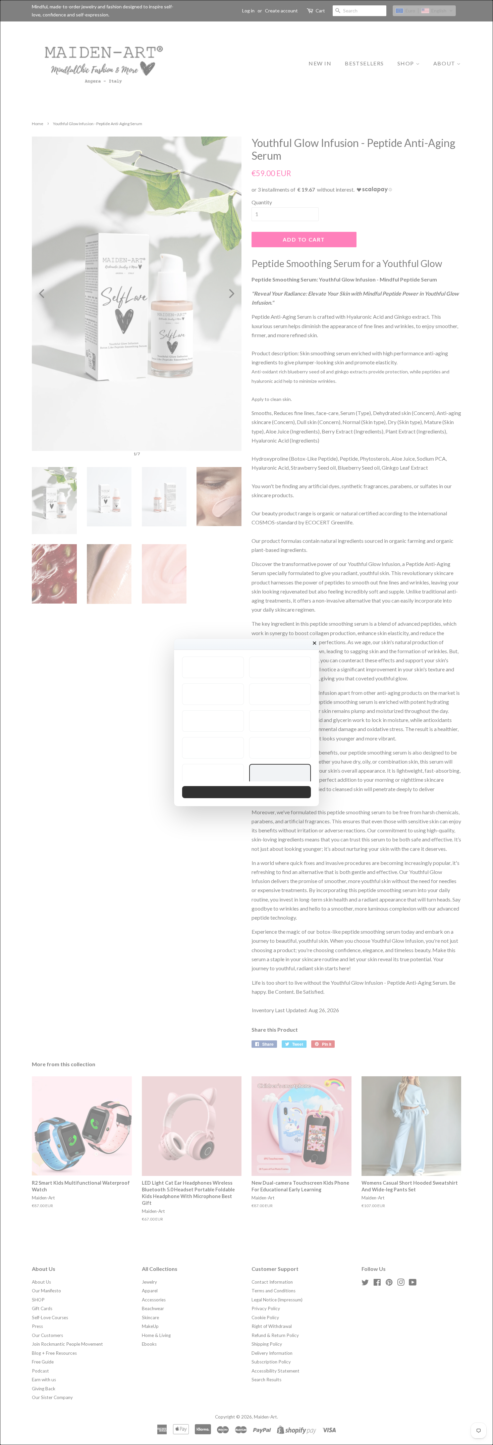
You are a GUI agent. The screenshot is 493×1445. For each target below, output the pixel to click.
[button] (213, 667)
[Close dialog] (314, 643)
